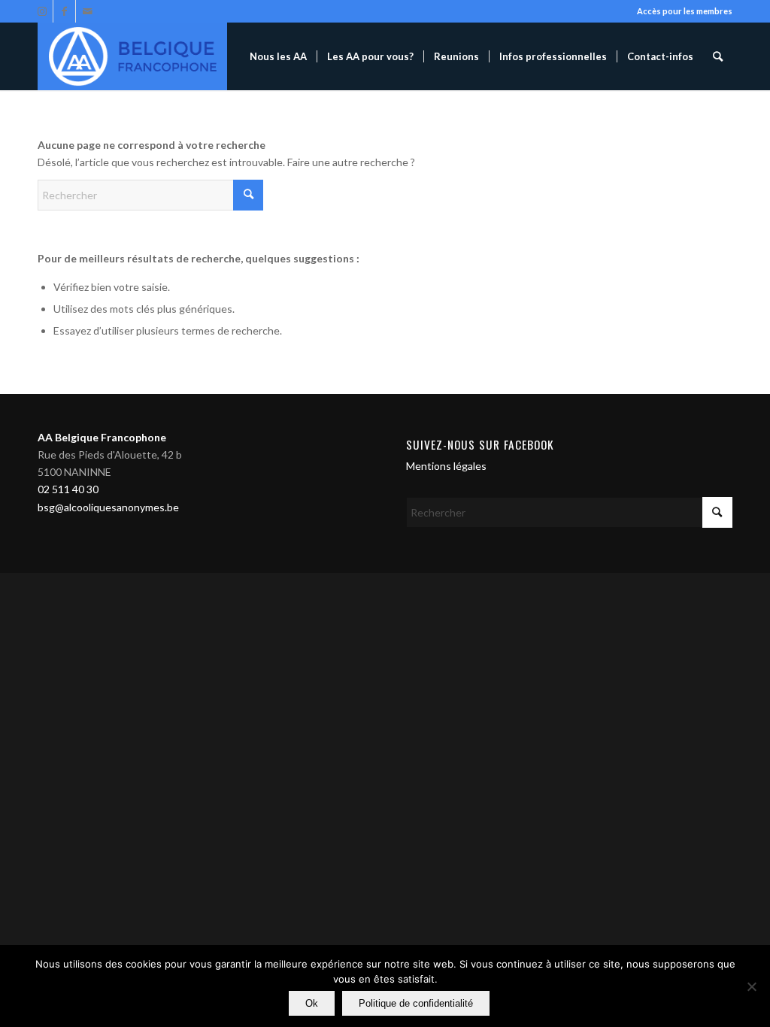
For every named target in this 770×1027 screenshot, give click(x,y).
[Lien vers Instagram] (42, 11)
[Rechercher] (717, 56)
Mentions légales (446, 465)
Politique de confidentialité (416, 1003)
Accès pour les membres (684, 11)
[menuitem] (278, 56)
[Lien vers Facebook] (64, 11)
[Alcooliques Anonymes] (132, 56)
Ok (311, 1003)
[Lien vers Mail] (87, 11)
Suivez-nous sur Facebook (480, 444)
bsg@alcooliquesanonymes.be (108, 507)
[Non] (751, 986)
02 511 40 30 (68, 489)
